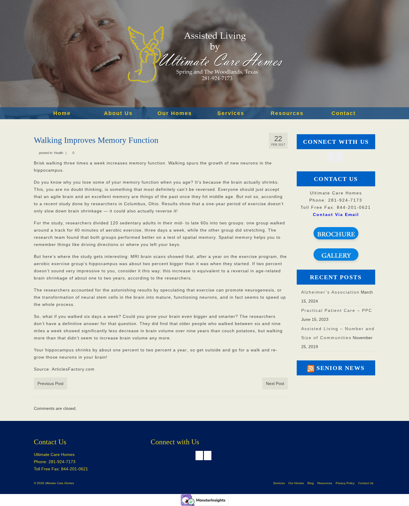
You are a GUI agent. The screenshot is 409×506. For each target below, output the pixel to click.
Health (58, 153)
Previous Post (50, 383)
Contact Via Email (336, 214)
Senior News (340, 368)
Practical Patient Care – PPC (336, 310)
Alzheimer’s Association (330, 292)
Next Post (275, 383)
